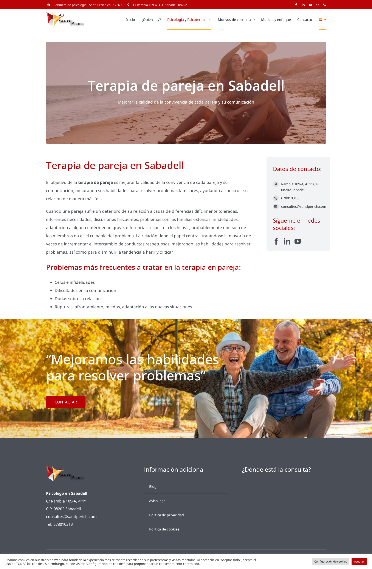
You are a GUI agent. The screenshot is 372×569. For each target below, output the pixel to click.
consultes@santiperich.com (303, 206)
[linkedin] (303, 4)
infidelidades (82, 282)
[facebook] (296, 4)
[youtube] (310, 4)
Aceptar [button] (359, 561)
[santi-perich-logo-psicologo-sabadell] (65, 468)
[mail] (317, 4)
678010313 (290, 198)
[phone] (324, 4)
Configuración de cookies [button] (330, 561)
